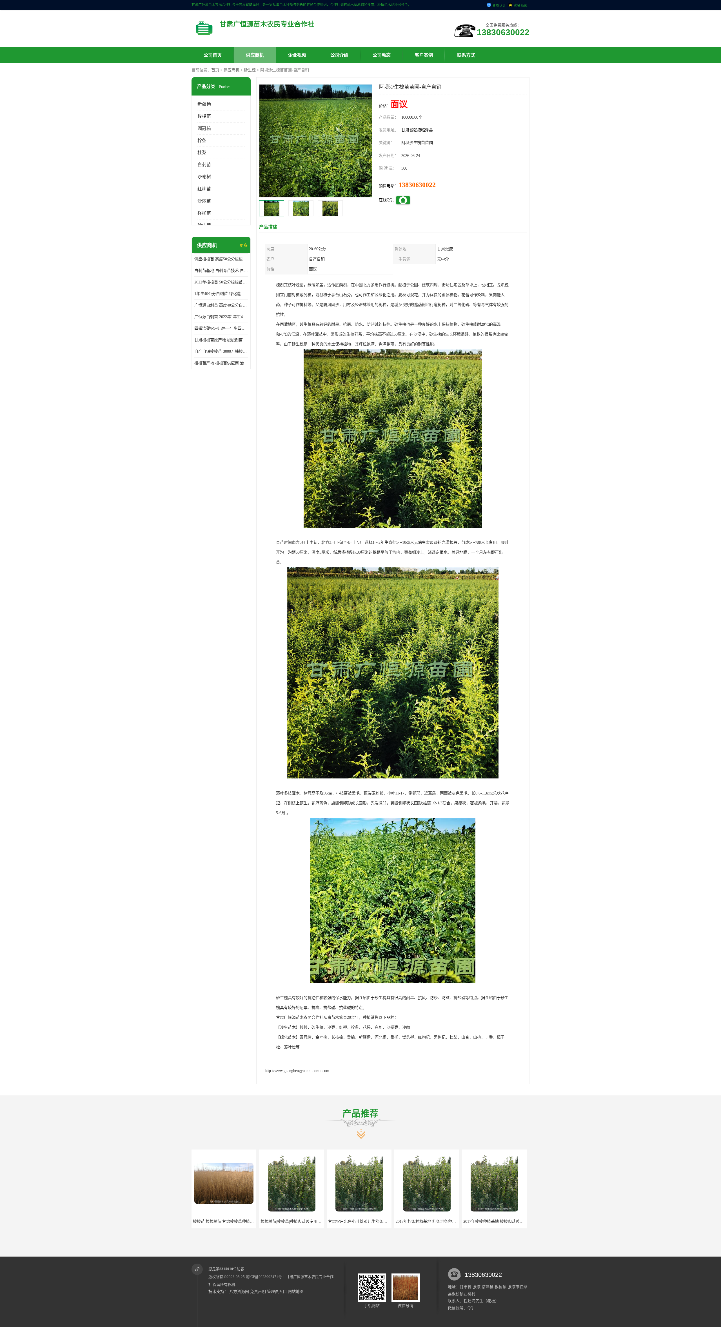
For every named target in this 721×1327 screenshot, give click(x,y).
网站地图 (296, 1292)
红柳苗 (204, 189)
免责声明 (258, 1292)
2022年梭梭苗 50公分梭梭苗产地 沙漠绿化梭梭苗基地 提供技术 (221, 282)
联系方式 (466, 55)
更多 (244, 245)
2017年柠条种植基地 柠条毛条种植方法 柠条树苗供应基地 (378, 1221)
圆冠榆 (204, 128)
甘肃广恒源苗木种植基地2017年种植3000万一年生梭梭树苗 (514, 1221)
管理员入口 (277, 1292)
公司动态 (382, 55)
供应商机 (255, 55)
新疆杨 (204, 104)
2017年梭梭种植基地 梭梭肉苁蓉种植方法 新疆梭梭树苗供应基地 (452, 1221)
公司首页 (213, 55)
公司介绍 (339, 55)
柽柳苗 (204, 213)
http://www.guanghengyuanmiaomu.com (297, 1071)
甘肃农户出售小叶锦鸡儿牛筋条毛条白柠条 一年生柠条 (308, 1221)
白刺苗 (204, 164)
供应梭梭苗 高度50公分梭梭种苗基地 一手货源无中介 (221, 259)
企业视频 (297, 55)
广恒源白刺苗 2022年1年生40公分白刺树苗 (221, 317)
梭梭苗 (204, 116)
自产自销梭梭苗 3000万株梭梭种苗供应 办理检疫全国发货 (221, 351)
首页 (215, 70)
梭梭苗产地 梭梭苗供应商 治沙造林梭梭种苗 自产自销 (221, 363)
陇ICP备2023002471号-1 (265, 1277)
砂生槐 (250, 70)
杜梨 (201, 152)
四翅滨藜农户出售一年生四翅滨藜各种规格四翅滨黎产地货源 (221, 328)
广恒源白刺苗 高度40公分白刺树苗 (221, 305)
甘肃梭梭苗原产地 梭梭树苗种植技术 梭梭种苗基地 (221, 340)
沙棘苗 (204, 201)
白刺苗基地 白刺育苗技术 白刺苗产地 (221, 270)
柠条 (201, 140)
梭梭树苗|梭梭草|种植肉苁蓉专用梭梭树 (227, 1221)
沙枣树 (204, 176)
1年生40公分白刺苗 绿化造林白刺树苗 (221, 294)
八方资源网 (239, 1292)
